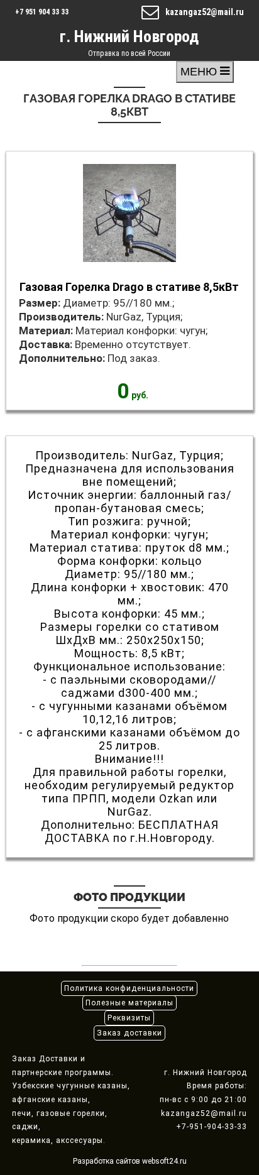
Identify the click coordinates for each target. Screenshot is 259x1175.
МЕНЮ (200, 71)
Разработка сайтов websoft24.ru (130, 1161)
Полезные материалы (129, 1002)
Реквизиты (129, 1018)
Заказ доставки (129, 1033)
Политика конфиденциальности (129, 988)
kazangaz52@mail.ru (204, 12)
